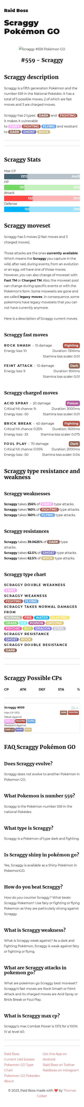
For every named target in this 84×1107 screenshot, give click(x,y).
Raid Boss (16, 10)
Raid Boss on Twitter (59, 1065)
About (9, 1081)
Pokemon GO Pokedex (22, 1076)
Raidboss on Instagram (61, 1070)
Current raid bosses (19, 1059)
